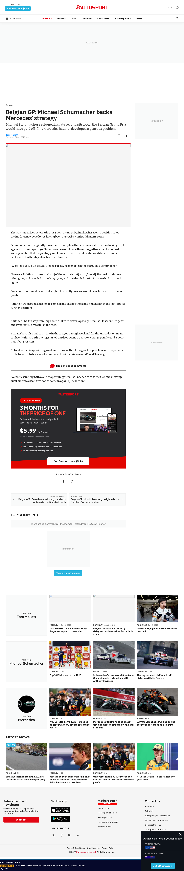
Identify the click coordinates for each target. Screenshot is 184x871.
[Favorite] (119, 136)
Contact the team (153, 825)
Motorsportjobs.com (107, 813)
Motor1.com (103, 808)
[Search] (177, 18)
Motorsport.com (105, 817)
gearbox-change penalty (94, 337)
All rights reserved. (106, 852)
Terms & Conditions (76, 848)
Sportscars (103, 18)
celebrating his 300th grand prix (56, 232)
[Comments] (126, 136)
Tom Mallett (12, 135)
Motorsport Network (86, 852)
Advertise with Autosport (156, 820)
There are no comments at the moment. (68, 523)
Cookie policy (93, 848)
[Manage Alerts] (72, 481)
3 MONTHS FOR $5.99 (18, 8)
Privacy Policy (108, 848)
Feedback (149, 806)
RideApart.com (105, 826)
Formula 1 (47, 18)
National (87, 18)
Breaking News (123, 18)
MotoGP (61, 18)
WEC (74, 18)
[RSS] (77, 835)
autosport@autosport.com (157, 815)
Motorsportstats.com (108, 822)
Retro (139, 18)
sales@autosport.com (155, 829)
